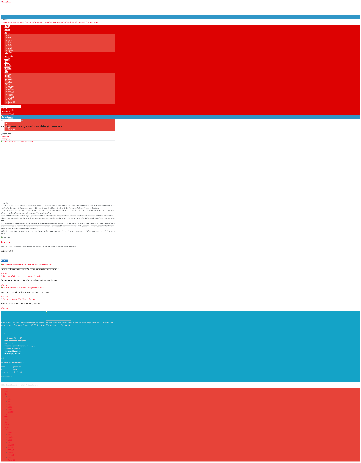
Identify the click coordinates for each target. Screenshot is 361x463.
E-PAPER (5, 114)
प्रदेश (6, 32)
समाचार (7, 29)
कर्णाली (10, 52)
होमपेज (7, 26)
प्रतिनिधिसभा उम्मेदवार (18, 22)
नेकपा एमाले (81, 22)
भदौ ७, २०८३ (4, 296)
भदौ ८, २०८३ (4, 273)
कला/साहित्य (11, 87)
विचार (9, 77)
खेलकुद (10, 74)
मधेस (9, 38)
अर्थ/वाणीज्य (11, 110)
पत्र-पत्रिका (10, 94)
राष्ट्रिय (6, 53)
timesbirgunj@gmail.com (12, 351)
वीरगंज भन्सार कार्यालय (92, 22)
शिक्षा (6, 62)
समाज (7, 56)
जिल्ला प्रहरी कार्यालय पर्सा (32, 22)
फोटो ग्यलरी (11, 97)
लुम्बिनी (10, 45)
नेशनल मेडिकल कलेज (72, 22)
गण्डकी (9, 43)
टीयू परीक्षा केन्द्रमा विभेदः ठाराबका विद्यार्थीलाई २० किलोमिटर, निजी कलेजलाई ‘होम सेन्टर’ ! (29, 280)
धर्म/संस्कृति (11, 114)
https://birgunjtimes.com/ (13, 353)
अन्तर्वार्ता (10, 82)
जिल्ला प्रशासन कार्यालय (59, 22)
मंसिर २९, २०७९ (6, 139)
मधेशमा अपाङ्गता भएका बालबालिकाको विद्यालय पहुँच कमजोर (20, 303)
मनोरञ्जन (8, 79)
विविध (6, 71)
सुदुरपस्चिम (10, 56)
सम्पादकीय (8, 75)
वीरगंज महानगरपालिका (45, 22)
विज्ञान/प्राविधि (11, 129)
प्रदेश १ (9, 34)
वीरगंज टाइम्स (5, 136)
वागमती (10, 40)
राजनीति (7, 59)
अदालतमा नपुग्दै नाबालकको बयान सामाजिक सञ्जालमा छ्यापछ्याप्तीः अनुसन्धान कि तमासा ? (30, 269)
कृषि (9, 84)
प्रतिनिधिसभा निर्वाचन (6, 22)
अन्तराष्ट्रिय (10, 79)
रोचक (9, 100)
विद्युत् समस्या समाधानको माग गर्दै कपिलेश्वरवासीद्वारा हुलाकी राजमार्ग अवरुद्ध (25, 292)
